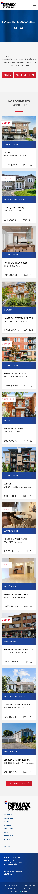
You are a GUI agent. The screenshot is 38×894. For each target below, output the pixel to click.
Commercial (8, 818)
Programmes (9, 836)
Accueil (7, 75)
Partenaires (8, 828)
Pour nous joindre (25, 75)
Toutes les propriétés (19, 783)
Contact (7, 843)
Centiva (23, 891)
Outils (6, 832)
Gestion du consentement (23, 888)
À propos (7, 825)
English (7, 846)
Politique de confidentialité (15, 886)
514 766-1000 (12, 865)
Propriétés (8, 814)
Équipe (6, 821)
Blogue (7, 839)
